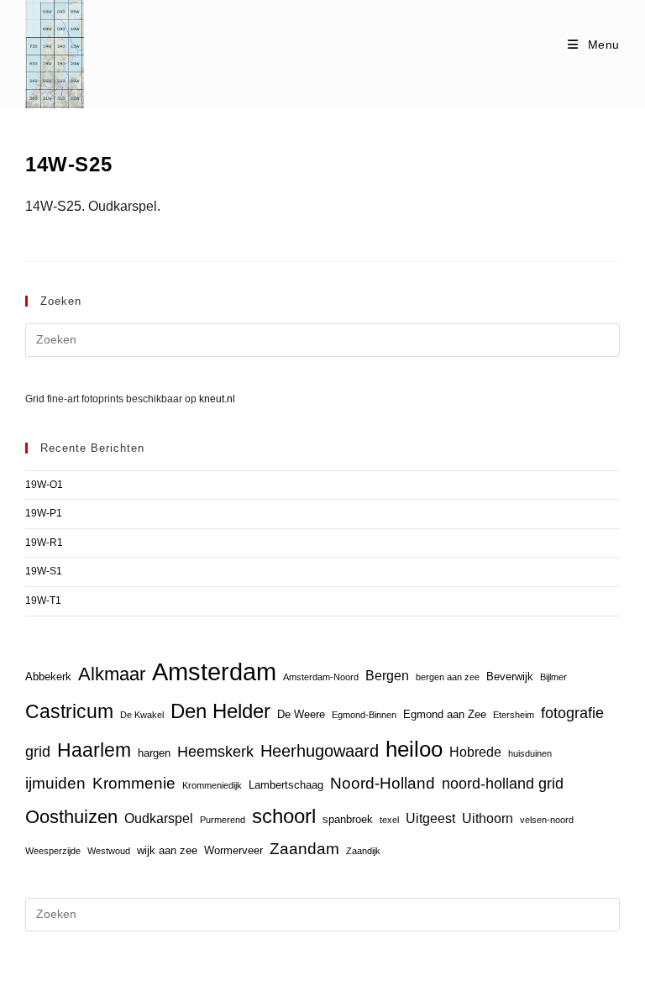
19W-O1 (44, 484)
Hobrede (475, 752)
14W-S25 (68, 164)
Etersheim (513, 715)
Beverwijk (509, 676)
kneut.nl (217, 399)
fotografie (572, 713)
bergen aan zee (448, 677)
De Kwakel (142, 715)
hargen (154, 753)
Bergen (387, 676)
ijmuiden (55, 783)
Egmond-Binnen (364, 715)
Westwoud (108, 851)
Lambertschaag (286, 785)
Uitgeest (430, 818)
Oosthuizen (71, 816)
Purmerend (222, 820)
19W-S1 (43, 571)
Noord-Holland (382, 783)
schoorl (284, 816)
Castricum (69, 711)
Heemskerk (215, 751)
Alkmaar (111, 673)
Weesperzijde (53, 851)
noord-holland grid (503, 783)
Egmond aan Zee (444, 714)
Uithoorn (487, 818)
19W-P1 (43, 513)
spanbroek (347, 819)
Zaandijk (363, 851)
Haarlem (94, 750)
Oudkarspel (158, 818)
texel (389, 820)
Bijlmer (553, 677)
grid (37, 751)
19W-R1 (44, 542)
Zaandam (304, 849)
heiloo (414, 749)
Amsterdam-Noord (321, 677)
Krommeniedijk (212, 785)
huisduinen (530, 753)
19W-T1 (43, 600)
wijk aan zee (167, 850)
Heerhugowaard (319, 750)
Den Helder (220, 711)
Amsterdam (214, 671)
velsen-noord (547, 820)
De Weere (301, 714)
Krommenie (134, 783)
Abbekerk (48, 676)
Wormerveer (233, 850)
